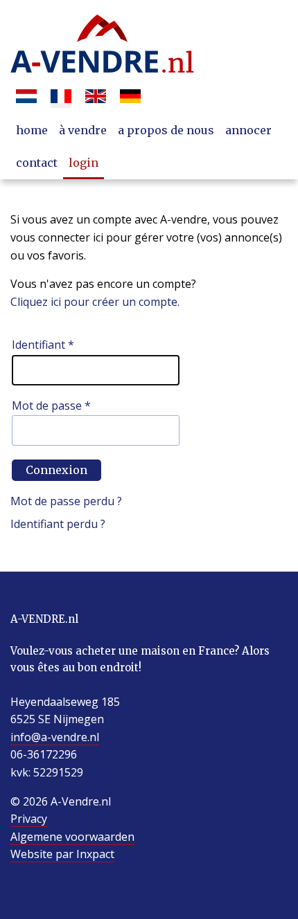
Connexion (56, 470)
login (83, 163)
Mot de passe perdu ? (66, 501)
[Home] (102, 44)
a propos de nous (166, 130)
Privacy (28, 818)
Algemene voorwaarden (72, 836)
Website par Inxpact (62, 854)
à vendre (83, 130)
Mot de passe (51, 405)
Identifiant (43, 344)
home (32, 130)
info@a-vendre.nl (54, 737)
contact (37, 163)
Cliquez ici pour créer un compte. (94, 301)
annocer (248, 130)
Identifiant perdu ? (57, 524)
